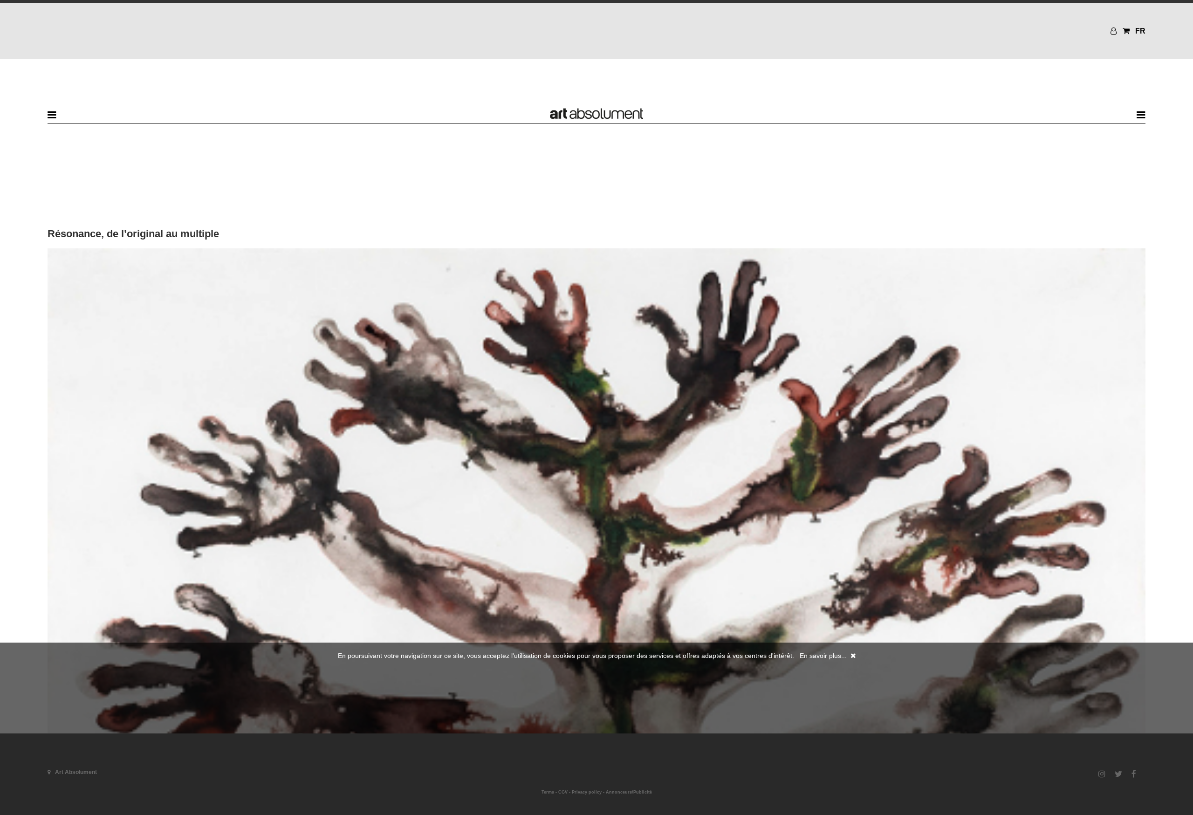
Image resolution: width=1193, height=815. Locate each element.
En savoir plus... (823, 655)
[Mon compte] (1115, 31)
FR (1140, 31)
